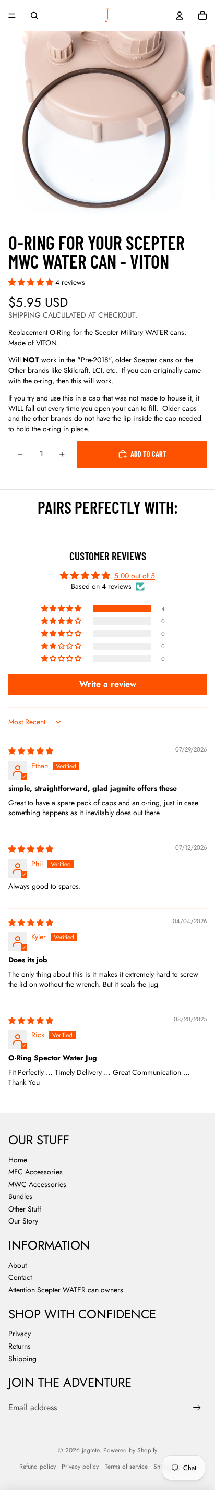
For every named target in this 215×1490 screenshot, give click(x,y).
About (17, 1265)
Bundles (20, 1196)
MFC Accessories (35, 1172)
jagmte (90, 1450)
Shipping (22, 1358)
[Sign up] (197, 1408)
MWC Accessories (37, 1184)
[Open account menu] (179, 15)
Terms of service (126, 1466)
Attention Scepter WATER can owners (65, 1290)
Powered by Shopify (130, 1450)
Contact (20, 1277)
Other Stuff (24, 1209)
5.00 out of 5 (134, 576)
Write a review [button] (107, 684)
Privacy (19, 1333)
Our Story (23, 1221)
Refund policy (37, 1466)
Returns (19, 1346)
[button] (31, 282)
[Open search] (34, 15)
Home (17, 1160)
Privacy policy (80, 1466)
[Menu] (12, 16)
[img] (30, 751)
